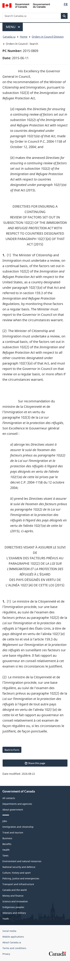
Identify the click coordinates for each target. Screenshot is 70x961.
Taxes (5, 855)
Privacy (6, 953)
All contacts (8, 798)
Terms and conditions (14, 948)
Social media (9, 930)
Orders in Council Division (48, 37)
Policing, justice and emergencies (20, 878)
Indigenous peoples (13, 907)
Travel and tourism (12, 832)
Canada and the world (14, 889)
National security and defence (18, 867)
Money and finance (12, 895)
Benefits (6, 844)
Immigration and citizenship (18, 826)
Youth (5, 918)
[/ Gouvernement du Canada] (26, 5)
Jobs (4, 821)
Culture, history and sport (16, 872)
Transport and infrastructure (18, 884)
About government (12, 809)
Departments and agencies (17, 803)
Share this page (36, 763)
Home (23, 37)
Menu (11, 27)
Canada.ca (9, 37)
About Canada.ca (11, 942)
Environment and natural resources (21, 861)
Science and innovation (15, 901)
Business (7, 838)
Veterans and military (14, 912)
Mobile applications (13, 936)
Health (6, 849)
